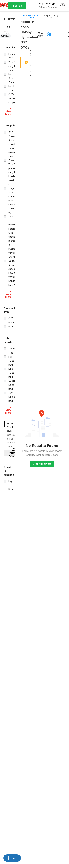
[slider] (5, 32)
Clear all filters (42, 463)
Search (17, 5)
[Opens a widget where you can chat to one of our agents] (12, 858)
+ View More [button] (8, 111)
